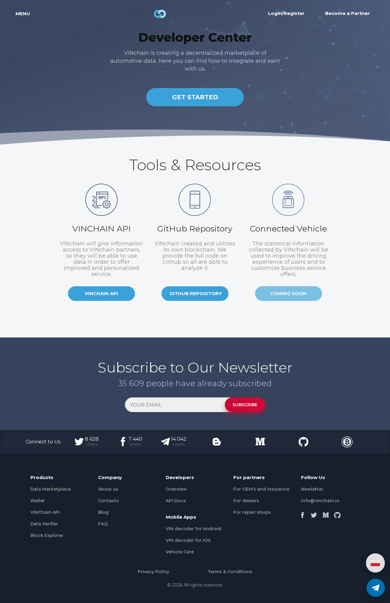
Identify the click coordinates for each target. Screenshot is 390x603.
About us (108, 489)
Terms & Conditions (230, 571)
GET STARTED (195, 97)
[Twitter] (314, 513)
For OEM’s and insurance (261, 489)
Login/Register (286, 13)
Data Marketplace (50, 489)
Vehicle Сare (180, 552)
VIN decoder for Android (193, 528)
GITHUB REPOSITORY (195, 293)
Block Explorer (46, 535)
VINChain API (45, 512)
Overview (176, 489)
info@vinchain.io (320, 500)
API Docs (176, 500)
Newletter (312, 489)
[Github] (337, 513)
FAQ (103, 524)
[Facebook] (302, 513)
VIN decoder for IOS (188, 540)
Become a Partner (347, 13)
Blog (103, 512)
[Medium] (325, 513)
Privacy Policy (153, 571)
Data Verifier (44, 524)
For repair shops (252, 512)
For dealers (246, 500)
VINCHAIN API (101, 293)
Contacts (108, 500)
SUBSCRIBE (244, 404)
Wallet (37, 500)
